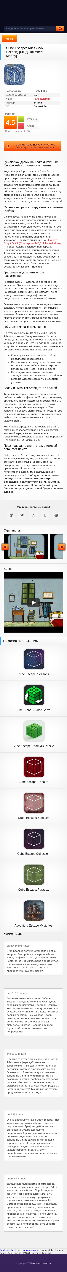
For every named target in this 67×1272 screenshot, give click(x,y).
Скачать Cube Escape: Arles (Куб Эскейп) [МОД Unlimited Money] (35, 146)
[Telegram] (11, 515)
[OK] (33, 515)
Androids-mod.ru (42, 1263)
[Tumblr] (45, 515)
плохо (27, 125)
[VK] (22, 515)
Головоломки (42, 98)
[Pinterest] (56, 515)
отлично (28, 119)
